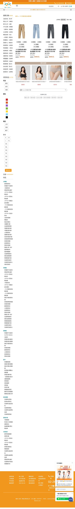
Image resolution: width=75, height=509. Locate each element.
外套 (6, 127)
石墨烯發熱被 (7, 414)
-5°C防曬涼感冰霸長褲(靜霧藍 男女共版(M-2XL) (35, 51)
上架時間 (58, 19)
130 (6, 159)
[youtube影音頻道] (36, 496)
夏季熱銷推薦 (7, 434)
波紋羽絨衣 (7, 264)
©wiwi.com (37, 500)
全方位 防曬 (39, 97)
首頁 (16, 16)
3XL (6, 147)
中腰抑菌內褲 (7, 230)
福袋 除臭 (33, 97)
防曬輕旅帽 (7, 362)
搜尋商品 (8, 170)
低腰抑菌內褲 (7, 228)
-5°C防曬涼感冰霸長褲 (25, 16)
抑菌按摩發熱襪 (8, 239)
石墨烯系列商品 (8, 461)
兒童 (6, 90)
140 (6, 162)
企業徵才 (40, 485)
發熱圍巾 (6, 381)
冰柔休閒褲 (7, 217)
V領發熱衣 (7, 188)
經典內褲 (6, 436)
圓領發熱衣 (7, 183)
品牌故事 (11, 476)
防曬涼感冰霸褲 (8, 341)
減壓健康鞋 (7, 379)
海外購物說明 (32, 478)
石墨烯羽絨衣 (7, 260)
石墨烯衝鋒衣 (7, 253)
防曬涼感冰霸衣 (8, 339)
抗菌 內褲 (60, 97)
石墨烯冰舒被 (7, 399)
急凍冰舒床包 (7, 401)
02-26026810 (60, 3)
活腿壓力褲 (7, 224)
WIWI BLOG (22, 483)
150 (6, 166)
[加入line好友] (39, 496)
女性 (6, 86)
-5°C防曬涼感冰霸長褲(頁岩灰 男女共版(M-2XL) (50, 51)
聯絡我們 (11, 483)
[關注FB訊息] (28, 496)
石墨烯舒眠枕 (7, 408)
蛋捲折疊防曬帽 (8, 364)
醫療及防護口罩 (8, 393)
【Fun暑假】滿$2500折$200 (37, 9)
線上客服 (40, 483)
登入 (64, 6)
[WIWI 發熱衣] (7, 5)
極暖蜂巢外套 (7, 258)
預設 (68, 19)
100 (6, 150)
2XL (6, 144)
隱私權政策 (32, 483)
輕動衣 (6, 220)
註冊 (66, 6)
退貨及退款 (32, 481)
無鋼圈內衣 (7, 463)
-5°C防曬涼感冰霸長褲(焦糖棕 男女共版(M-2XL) (21, 51)
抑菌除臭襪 (7, 241)
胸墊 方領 (27, 97)
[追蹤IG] (32, 496)
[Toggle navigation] (17, 5)
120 (6, 156)
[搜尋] (58, 6)
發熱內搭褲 (7, 245)
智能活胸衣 (7, 222)
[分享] (46, 496)
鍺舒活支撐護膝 (8, 391)
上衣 (6, 124)
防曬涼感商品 (7, 446)
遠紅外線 (28, 90)
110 (6, 153)
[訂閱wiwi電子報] (43, 496)
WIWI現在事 (22, 478)
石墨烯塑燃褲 (7, 226)
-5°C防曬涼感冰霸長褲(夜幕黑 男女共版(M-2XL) (64, 51)
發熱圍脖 (6, 383)
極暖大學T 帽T (8, 247)
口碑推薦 (11, 478)
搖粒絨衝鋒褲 (7, 256)
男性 (6, 83)
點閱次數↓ (63, 19)
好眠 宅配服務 (47, 97)
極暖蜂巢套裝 (7, 321)
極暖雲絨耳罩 (7, 389)
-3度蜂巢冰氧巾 (8, 376)
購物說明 (31, 476)
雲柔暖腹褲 (7, 251)
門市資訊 (69, 3)
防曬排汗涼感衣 (8, 186)
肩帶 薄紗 (54, 97)
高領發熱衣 (7, 243)
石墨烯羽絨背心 (8, 262)
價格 (71, 19)
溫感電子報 (22, 481)
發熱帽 (6, 385)
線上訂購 (21, 476)
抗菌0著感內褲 (8, 236)
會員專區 (40, 476)
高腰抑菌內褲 (7, 234)
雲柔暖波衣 (7, 249)
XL (9, 140)
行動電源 (6, 420)
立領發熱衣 (7, 232)
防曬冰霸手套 (7, 374)
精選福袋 (6, 449)
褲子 (6, 130)
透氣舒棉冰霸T (8, 190)
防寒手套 (6, 387)
